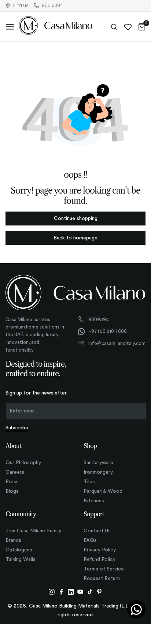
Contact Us (97, 530)
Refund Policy (99, 559)
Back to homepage (75, 238)
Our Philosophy (23, 462)
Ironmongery (98, 472)
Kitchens (94, 500)
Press (12, 481)
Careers (14, 472)
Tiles (89, 481)
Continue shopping (75, 218)
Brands (13, 540)
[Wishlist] (128, 27)
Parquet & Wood (103, 491)
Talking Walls (20, 559)
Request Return (102, 578)
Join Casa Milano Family (33, 530)
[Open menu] (10, 27)
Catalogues (18, 550)
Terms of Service (104, 569)
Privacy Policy (100, 550)
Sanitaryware (98, 462)
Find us (21, 5)
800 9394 (52, 5)
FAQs (90, 540)
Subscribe (16, 427)
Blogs (12, 491)
